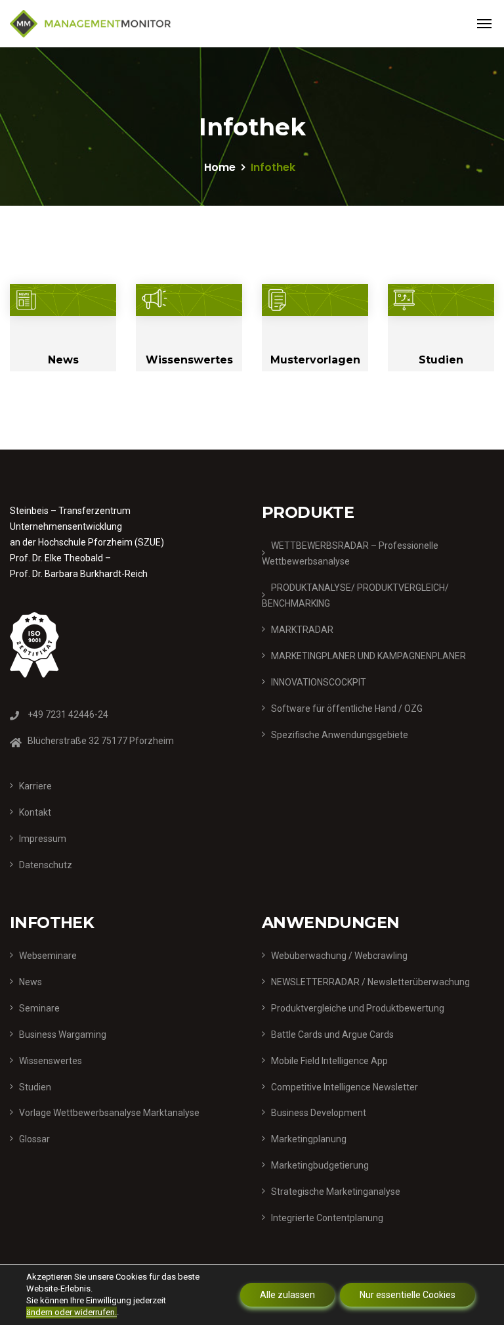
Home (220, 167)
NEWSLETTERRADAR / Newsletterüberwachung (370, 982)
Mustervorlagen (315, 360)
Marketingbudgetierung (320, 1165)
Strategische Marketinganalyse (335, 1191)
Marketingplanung (308, 1139)
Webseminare (48, 955)
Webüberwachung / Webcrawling (339, 955)
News (63, 360)
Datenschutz (45, 865)
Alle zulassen (287, 1295)
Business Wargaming (62, 1034)
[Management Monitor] (90, 23)
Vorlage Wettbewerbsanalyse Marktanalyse (109, 1112)
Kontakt (35, 812)
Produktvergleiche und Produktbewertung (357, 1008)
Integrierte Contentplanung (327, 1218)
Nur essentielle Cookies (407, 1295)
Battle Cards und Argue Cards (332, 1034)
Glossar (34, 1139)
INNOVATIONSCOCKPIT (318, 682)
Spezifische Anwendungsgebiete (339, 735)
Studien (441, 360)
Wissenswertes (189, 360)
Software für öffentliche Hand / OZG (347, 708)
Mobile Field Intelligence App (329, 1061)
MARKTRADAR (302, 629)
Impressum (42, 838)
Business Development (318, 1112)
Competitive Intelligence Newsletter (344, 1087)
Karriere (35, 786)
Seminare (39, 1008)
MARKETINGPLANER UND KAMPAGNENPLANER (368, 656)
